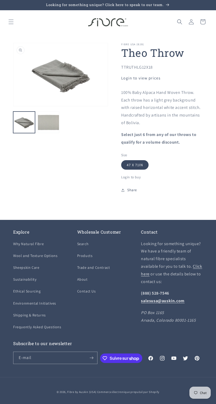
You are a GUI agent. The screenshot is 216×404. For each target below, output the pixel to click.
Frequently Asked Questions (37, 327)
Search (83, 243)
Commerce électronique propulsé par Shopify (128, 392)
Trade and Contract (93, 267)
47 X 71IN (135, 165)
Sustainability (24, 279)
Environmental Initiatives (34, 303)
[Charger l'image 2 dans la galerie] (49, 122)
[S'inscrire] (91, 358)
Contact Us (86, 291)
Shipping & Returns (29, 315)
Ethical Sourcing (27, 291)
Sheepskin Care (26, 267)
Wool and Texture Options (35, 255)
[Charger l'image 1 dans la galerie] (24, 122)
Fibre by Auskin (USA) (81, 392)
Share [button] (132, 190)
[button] (11, 22)
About (82, 279)
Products (85, 255)
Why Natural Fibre (28, 243)
